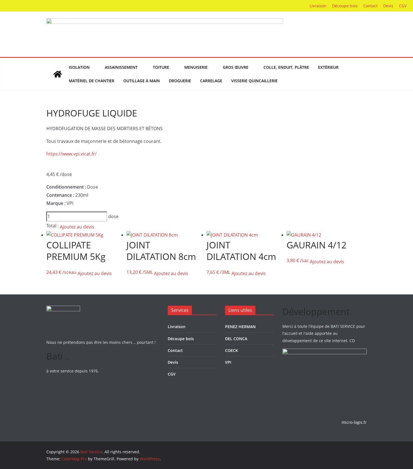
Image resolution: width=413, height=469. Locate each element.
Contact (370, 5)
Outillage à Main (141, 80)
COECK (231, 350)
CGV (403, 5)
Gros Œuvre (235, 67)
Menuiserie (196, 67)
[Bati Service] (57, 74)
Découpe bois (345, 5)
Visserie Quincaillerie (254, 80)
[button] (93, 67)
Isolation (79, 67)
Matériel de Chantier (91, 80)
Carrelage (211, 80)
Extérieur (328, 67)
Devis (388, 5)
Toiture (161, 67)
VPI (228, 362)
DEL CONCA (236, 338)
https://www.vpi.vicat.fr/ (71, 154)
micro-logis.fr (354, 422)
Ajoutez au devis (77, 227)
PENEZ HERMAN (240, 326)
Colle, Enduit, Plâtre (286, 67)
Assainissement (121, 67)
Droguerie (180, 80)
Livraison (318, 5)
